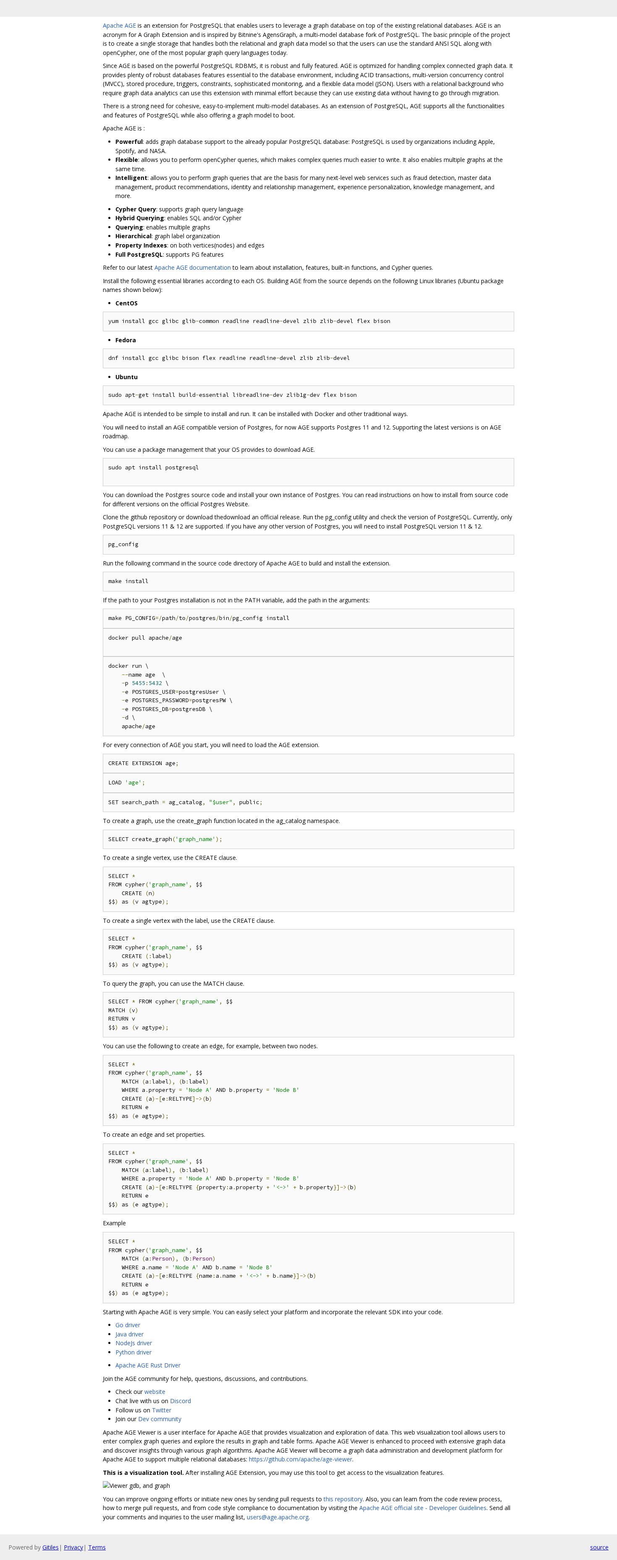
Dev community (159, 1419)
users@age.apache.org (277, 1517)
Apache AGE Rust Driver (147, 1365)
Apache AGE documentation (192, 267)
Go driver (127, 1325)
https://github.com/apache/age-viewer (300, 1459)
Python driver (133, 1352)
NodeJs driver (133, 1343)
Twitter (161, 1410)
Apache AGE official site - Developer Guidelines (422, 1508)
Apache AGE (119, 25)
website (154, 1392)
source (599, 1547)
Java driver (129, 1334)
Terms (97, 1547)
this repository (343, 1499)
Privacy (73, 1547)
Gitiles (50, 1547)
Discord (180, 1401)
